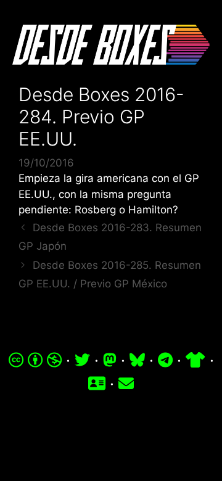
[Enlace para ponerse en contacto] (126, 383)
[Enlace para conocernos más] (96, 383)
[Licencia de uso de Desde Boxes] (35, 360)
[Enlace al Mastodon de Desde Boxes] (110, 360)
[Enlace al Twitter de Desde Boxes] (82, 360)
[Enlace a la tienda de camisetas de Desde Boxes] (195, 360)
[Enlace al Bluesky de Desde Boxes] (137, 360)
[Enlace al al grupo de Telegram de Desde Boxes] (165, 360)
